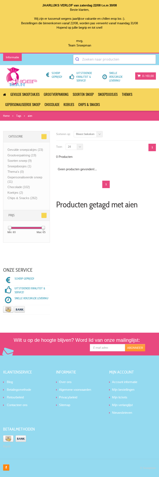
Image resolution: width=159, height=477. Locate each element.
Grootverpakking (56, 94)
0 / (147, 76)
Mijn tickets (119, 397)
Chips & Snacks (89, 104)
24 (69, 146)
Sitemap (64, 405)
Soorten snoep (83, 94)
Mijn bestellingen (123, 389)
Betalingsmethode (19, 389)
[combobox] (114, 59)
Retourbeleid (15, 397)
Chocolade (52, 104)
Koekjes (69, 104)
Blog (10, 382)
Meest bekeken (85, 134)
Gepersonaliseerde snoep (22, 104)
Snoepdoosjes (108, 94)
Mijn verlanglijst (122, 405)
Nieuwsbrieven (122, 412)
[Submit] (77, 59)
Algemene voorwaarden (75, 389)
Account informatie (124, 382)
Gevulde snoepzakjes (25, 94)
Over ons (65, 382)
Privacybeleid (68, 397)
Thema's (127, 94)
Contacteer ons (17, 405)
